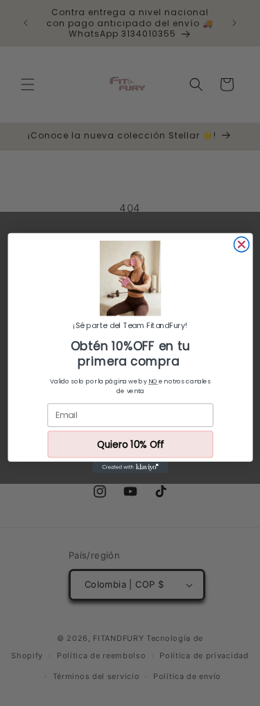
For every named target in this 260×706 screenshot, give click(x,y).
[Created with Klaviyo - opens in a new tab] (130, 467)
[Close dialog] (241, 244)
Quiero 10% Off (130, 444)
